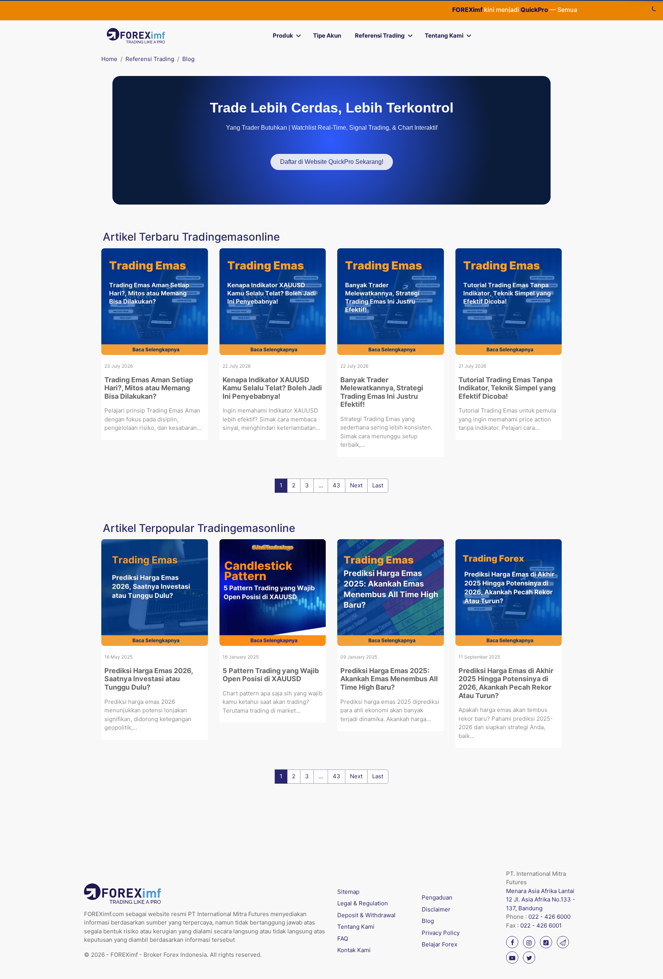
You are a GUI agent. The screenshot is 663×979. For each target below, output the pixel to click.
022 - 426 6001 (541, 925)
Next (356, 485)
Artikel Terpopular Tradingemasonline (199, 528)
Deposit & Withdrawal (366, 915)
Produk (283, 35)
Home (109, 59)
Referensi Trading (380, 35)
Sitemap (348, 891)
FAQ (342, 938)
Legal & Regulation (362, 903)
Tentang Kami (444, 35)
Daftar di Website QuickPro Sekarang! (331, 161)
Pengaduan (437, 897)
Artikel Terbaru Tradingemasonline (191, 236)
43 (336, 485)
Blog (188, 59)
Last (377, 485)
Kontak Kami (354, 950)
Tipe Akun (327, 35)
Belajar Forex (439, 944)
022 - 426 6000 (549, 916)
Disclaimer (436, 909)
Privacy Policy (441, 932)
